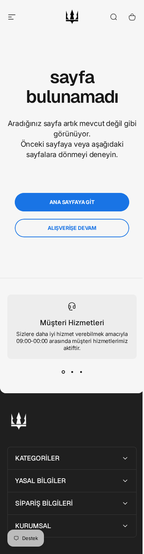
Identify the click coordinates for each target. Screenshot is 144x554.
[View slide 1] (63, 372)
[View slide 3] (80, 372)
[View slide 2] (72, 372)
